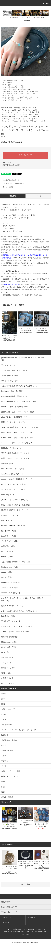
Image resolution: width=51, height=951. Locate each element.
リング (19, 100)
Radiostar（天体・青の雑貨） (16, 80)
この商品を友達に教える (11, 180)
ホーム (4, 80)
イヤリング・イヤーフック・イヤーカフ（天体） (17, 89)
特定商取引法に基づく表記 (11, 165)
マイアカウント (6, 917)
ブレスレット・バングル (24, 99)
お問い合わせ (5, 922)
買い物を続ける (8, 187)
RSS (23, 934)
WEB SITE (14, 17)
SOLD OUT (25, 155)
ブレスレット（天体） (33, 91)
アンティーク (39, 17)
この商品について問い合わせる (13, 183)
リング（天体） (31, 93)
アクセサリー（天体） (18, 86)
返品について (6, 162)
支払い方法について (17, 929)
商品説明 (13, 196)
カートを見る (31, 917)
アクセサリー (11, 95)
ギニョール (26, 17)
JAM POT (27, 20)
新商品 (10, 82)
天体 (9, 84)
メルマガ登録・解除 (40, 931)
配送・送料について (30, 929)
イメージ (38, 196)
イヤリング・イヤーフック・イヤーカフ (28, 97)
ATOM (27, 934)
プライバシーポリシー (27, 931)
